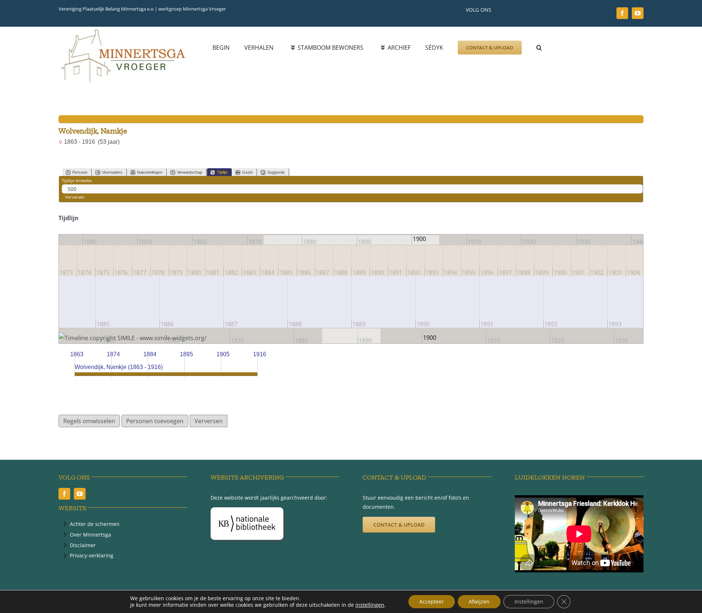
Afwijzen (479, 601)
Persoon (79, 172)
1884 (149, 354)
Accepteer (431, 601)
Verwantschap (189, 172)
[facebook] (622, 13)
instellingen (369, 605)
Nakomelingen (149, 172)
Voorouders (112, 172)
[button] (539, 47)
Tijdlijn (222, 172)
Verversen (74, 197)
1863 (76, 354)
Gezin (247, 172)
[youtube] (638, 13)
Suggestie (276, 172)
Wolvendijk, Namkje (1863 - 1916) (119, 367)
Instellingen (528, 601)
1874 (113, 354)
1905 (223, 354)
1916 (259, 354)
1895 (186, 354)
